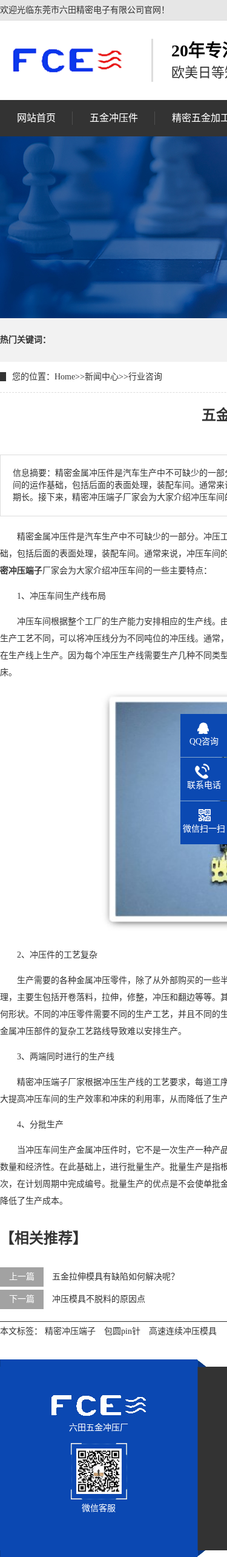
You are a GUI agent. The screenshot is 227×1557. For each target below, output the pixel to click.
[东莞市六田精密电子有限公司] (66, 60)
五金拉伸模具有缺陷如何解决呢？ (115, 1276)
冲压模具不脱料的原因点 (98, 1299)
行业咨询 (145, 376)
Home (64, 376)
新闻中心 (102, 376)
